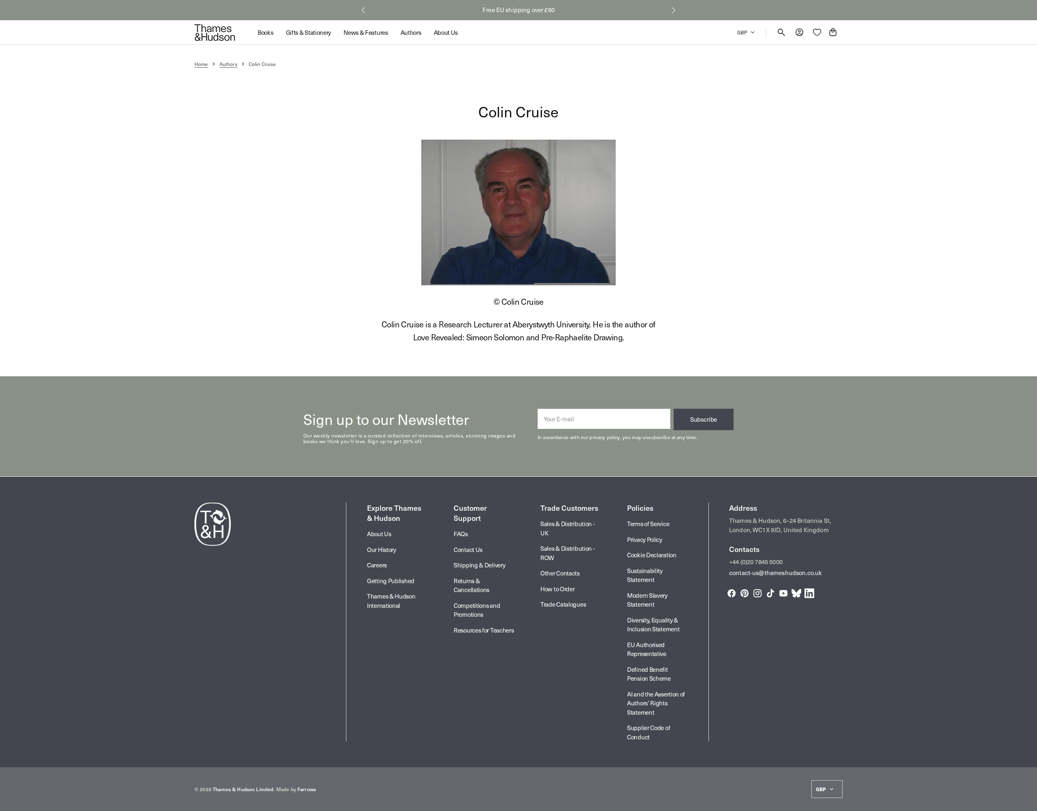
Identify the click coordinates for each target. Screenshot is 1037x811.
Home (201, 64)
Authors (228, 64)
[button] (363, 10)
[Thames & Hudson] (214, 32)
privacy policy (604, 437)
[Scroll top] (1027, 801)
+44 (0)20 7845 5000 (756, 561)
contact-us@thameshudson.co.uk (775, 572)
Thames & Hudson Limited (243, 789)
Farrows (306, 789)
